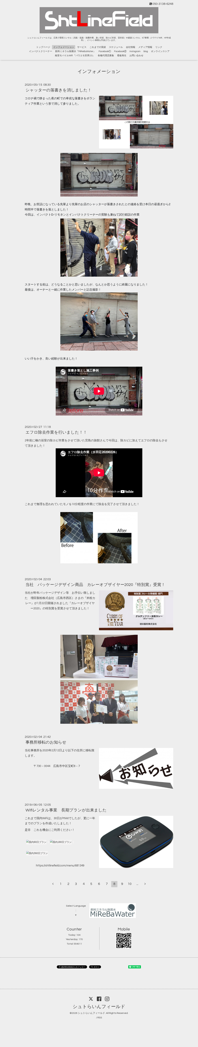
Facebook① (105, 51)
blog (146, 51)
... (137, 884)
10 (129, 884)
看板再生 (121, 55)
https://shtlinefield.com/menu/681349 (60, 865)
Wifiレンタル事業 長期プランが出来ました (66, 810)
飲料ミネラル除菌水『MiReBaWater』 (75, 51)
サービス (81, 47)
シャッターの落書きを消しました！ (59, 90)
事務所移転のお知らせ (46, 742)
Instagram (135, 51)
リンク (158, 47)
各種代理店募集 (106, 55)
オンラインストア (160, 51)
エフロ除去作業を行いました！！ (56, 432)
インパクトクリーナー (40, 51)
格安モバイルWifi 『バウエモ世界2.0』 (75, 55)
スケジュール (116, 47)
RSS (99, 1017)
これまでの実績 (98, 47)
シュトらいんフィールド (99, 1006)
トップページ (43, 47)
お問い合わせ (136, 55)
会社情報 (130, 47)
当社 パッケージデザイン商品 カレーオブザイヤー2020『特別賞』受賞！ (95, 585)
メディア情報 (145, 47)
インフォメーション (63, 47)
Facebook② (120, 51)
